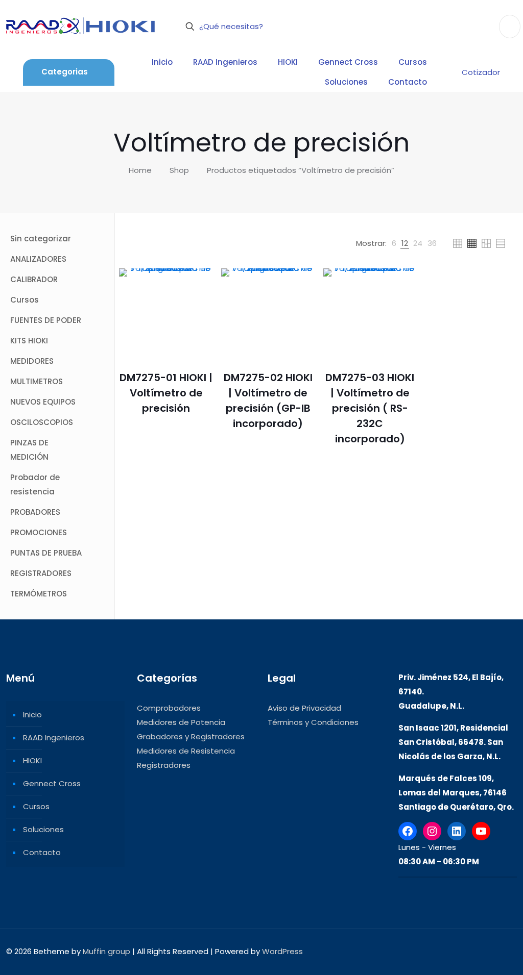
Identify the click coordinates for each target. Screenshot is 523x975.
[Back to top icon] (506, 950)
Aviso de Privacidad (304, 708)
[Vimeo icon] (470, 951)
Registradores (164, 765)
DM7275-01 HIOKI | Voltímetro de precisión (166, 392)
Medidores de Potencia (181, 722)
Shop (179, 170)
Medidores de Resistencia (186, 750)
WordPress (282, 951)
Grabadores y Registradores (191, 736)
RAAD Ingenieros (53, 737)
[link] (394, 243)
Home (140, 170)
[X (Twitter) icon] (460, 951)
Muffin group (106, 951)
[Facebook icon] (449, 951)
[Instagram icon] (481, 951)
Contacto (42, 852)
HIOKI (32, 760)
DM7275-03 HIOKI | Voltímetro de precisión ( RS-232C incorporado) (369, 408)
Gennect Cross (52, 783)
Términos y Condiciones (313, 722)
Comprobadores (169, 708)
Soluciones (43, 829)
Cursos (36, 806)
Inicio (32, 714)
